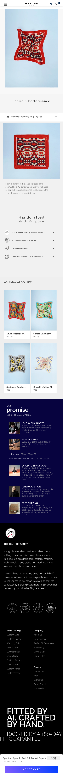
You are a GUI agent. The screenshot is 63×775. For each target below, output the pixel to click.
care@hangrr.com (41, 458)
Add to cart (31, 769)
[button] (31, 45)
